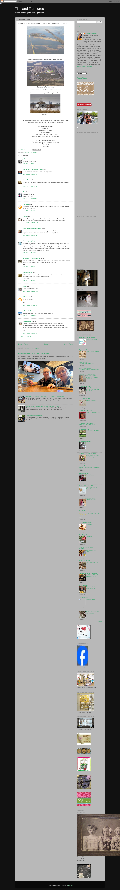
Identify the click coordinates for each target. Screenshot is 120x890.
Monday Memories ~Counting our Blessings (34, 353)
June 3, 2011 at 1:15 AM (30, 235)
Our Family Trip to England (86, 363)
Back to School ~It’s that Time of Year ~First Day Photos (42, 406)
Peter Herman (50, 118)
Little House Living (85, 368)
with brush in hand (85, 610)
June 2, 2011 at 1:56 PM (30, 163)
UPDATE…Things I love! (93, 412)
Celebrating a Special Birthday (35, 415)
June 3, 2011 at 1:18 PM (30, 266)
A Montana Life (83, 473)
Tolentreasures (83, 597)
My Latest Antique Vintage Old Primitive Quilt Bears (92, 377)
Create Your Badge (81, 666)
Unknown (26, 204)
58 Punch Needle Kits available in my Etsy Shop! (92, 576)
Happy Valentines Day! (92, 562)
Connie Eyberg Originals (30, 241)
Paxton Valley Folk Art (86, 486)
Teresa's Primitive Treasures (88, 573)
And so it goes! (90, 475)
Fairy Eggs (89, 524)
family (24, 152)
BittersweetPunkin (85, 441)
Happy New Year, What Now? (87, 424)
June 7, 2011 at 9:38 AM (30, 333)
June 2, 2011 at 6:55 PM (30, 198)
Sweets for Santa (90, 400)
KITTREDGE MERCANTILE (87, 374)
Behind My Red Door (85, 561)
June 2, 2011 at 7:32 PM (30, 210)
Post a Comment (26, 336)
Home (46, 344)
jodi (24, 159)
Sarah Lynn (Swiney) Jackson (32, 228)
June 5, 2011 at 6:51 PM (30, 315)
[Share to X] (37, 150)
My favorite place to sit (92, 430)
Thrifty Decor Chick (85, 386)
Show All (100, 621)
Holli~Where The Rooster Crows (33, 169)
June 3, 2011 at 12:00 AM (30, 223)
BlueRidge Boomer (85, 535)
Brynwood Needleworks (86, 350)
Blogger (70, 885)
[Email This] (33, 150)
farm (28, 152)
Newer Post (23, 344)
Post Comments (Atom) (33, 348)
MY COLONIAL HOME (85, 411)
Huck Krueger (58, 89)
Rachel (25, 216)
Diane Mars (26, 180)
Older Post (68, 344)
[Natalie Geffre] (82, 665)
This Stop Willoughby (86, 423)
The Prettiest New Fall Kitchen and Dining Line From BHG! (92, 389)
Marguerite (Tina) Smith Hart (32, 258)
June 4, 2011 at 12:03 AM (30, 291)
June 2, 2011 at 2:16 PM (30, 186)
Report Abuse (82, 78)
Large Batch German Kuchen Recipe (89, 369)
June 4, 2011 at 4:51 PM (30, 305)
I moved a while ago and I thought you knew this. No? (92, 513)
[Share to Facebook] (39, 150)
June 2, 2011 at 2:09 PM (30, 174)
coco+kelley (83, 466)
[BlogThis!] (35, 150)
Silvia (24, 286)
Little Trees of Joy (91, 499)
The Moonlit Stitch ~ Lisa (87, 498)
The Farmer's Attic (84, 398)
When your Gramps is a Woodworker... (92, 612)
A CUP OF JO (83, 362)
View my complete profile (84, 66)
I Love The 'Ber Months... (93, 351)
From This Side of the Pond (87, 337)
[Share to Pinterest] (40, 150)
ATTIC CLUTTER (84, 429)
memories (34, 152)
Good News (89, 536)
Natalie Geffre (80, 645)
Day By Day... (83, 510)
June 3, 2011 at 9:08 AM (30, 252)
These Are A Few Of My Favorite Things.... (92, 455)
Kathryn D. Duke (28, 311)
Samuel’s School (90, 599)
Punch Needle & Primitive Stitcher (90, 587)
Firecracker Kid (27, 272)
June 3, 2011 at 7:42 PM (30, 280)
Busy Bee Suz (27, 321)
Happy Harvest (90, 443)
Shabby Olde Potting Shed (87, 453)
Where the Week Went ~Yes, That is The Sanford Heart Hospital (45, 396)
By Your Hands (83, 585)
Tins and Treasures (29, 9)
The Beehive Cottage (85, 522)
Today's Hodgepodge (91, 339)
